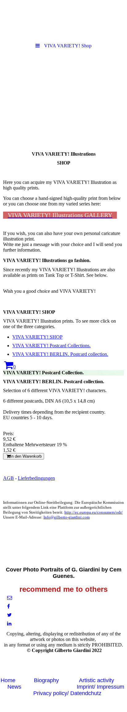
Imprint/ (87, 687)
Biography (46, 680)
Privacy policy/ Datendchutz (67, 693)
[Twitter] (9, 615)
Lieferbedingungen (36, 478)
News (14, 687)
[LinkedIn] (8, 623)
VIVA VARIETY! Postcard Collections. (51, 345)
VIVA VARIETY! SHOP (37, 337)
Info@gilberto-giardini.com (66, 517)
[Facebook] (8, 606)
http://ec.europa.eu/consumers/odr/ (93, 512)
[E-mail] (9, 597)
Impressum (110, 687)
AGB (8, 478)
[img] (63, 20)
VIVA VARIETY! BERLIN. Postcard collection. (60, 354)
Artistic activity (96, 680)
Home (8, 680)
